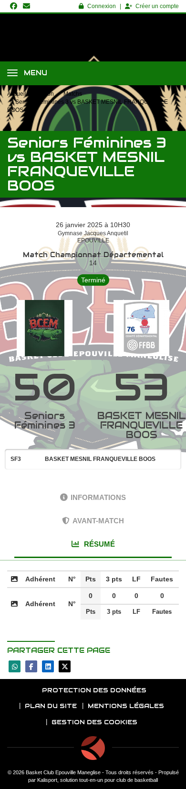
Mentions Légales (126, 706)
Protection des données (94, 690)
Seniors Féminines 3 (44, 420)
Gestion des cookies (94, 722)
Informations (98, 497)
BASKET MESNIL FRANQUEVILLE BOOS (141, 425)
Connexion (101, 6)
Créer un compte (157, 6)
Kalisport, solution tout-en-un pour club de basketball (97, 780)
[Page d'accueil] (93, 748)
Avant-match (98, 521)
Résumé (98, 544)
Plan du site (51, 706)
